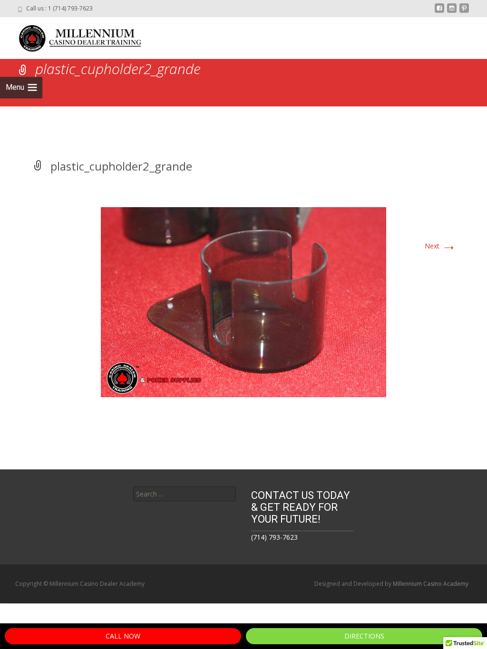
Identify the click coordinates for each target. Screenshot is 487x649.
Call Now (123, 635)
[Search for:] (184, 493)
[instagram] (452, 11)
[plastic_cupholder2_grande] (243, 301)
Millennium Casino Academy (430, 584)
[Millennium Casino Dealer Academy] (74, 36)
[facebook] (439, 11)
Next (441, 245)
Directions (364, 635)
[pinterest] (464, 11)
